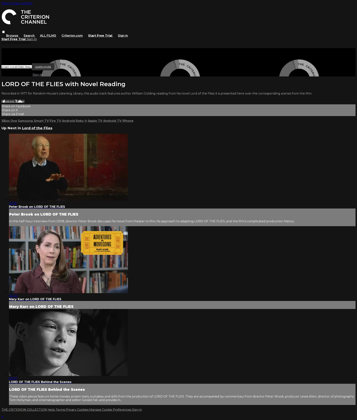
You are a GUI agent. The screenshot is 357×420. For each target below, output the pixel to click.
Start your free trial (17, 66)
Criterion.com (72, 35)
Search (29, 35)
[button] (3, 32)
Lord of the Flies (37, 128)
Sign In (32, 39)
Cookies (83, 409)
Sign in (123, 35)
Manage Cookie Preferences (110, 409)
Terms (61, 409)
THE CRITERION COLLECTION (24, 409)
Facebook (8, 101)
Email (21, 101)
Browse (12, 35)
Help (52, 409)
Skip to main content (17, 3)
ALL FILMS (48, 35)
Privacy (71, 409)
